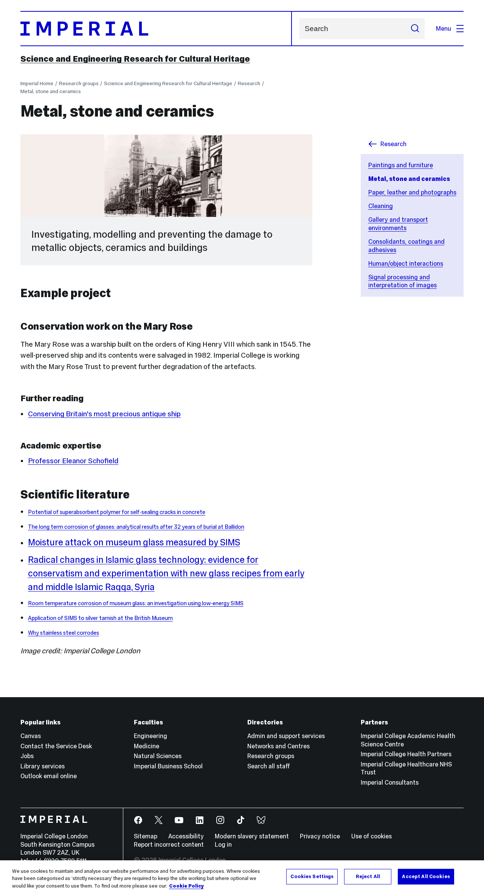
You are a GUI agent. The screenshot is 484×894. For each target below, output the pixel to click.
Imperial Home (36, 83)
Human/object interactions (405, 263)
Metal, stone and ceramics (50, 91)
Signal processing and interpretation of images (402, 281)
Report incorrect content (169, 844)
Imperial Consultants (390, 782)
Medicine (146, 746)
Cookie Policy (186, 886)
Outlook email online (48, 776)
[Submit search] (415, 28)
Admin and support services (286, 736)
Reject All (368, 876)
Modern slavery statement (252, 836)
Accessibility (186, 836)
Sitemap (145, 836)
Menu (443, 28)
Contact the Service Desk (56, 746)
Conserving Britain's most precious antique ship (104, 414)
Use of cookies (371, 836)
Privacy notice (320, 836)
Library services (42, 766)
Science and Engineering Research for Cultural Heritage (135, 58)
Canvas (30, 736)
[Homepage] (156, 28)
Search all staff (268, 766)
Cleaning (380, 206)
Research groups (79, 83)
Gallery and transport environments (398, 224)
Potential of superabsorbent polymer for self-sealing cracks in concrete (116, 512)
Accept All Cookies (426, 876)
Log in (223, 844)
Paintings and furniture (400, 165)
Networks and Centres (278, 746)
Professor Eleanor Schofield (73, 460)
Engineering (150, 736)
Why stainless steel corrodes (63, 632)
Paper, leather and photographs (412, 192)
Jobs (27, 756)
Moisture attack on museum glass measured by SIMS (134, 542)
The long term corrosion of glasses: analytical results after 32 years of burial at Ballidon (136, 526)
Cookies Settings (312, 876)
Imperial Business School (168, 766)
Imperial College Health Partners (406, 754)
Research (249, 83)
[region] (242, 877)
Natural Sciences (158, 756)
